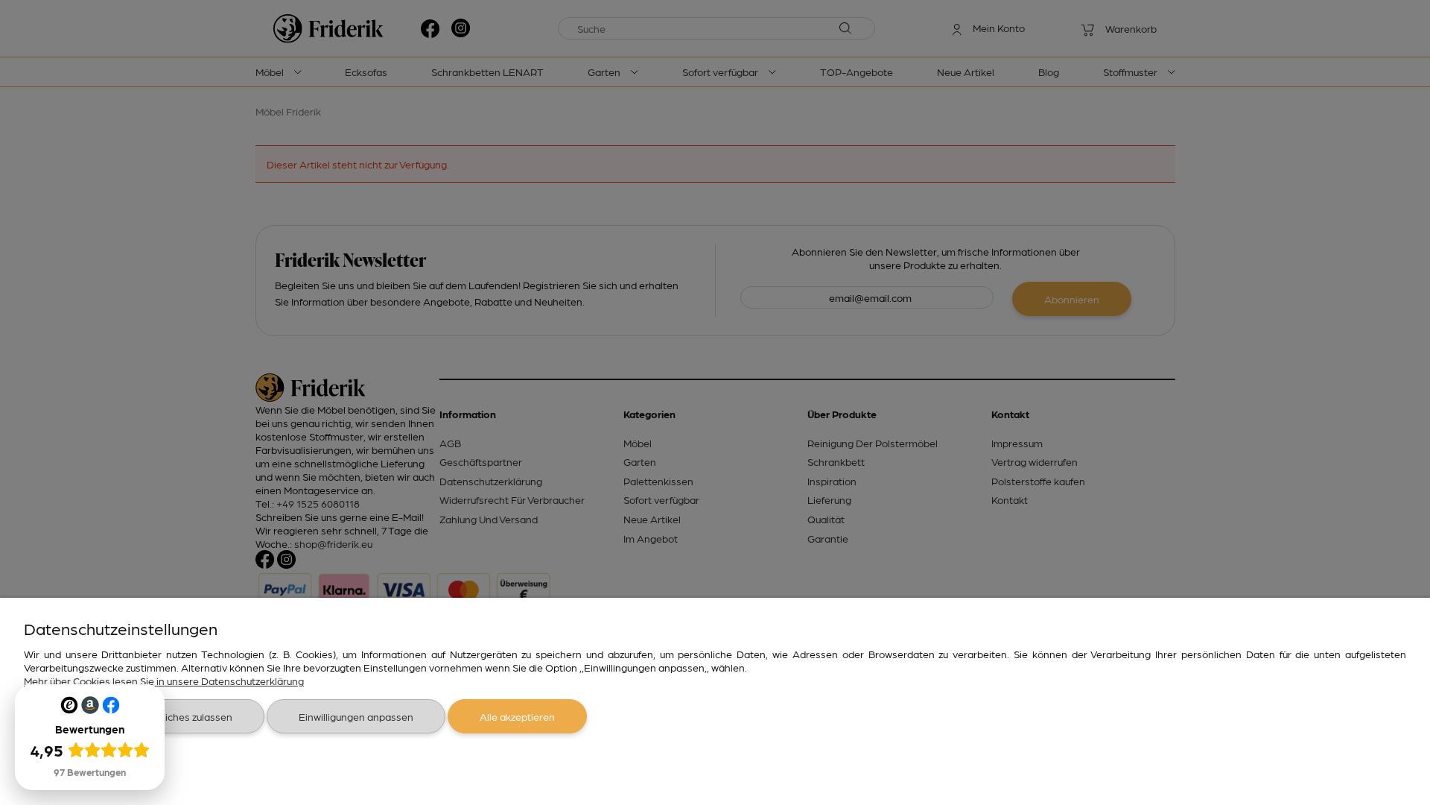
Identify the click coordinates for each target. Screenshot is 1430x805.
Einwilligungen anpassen (356, 716)
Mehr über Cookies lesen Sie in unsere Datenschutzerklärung (164, 680)
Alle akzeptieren (517, 716)
